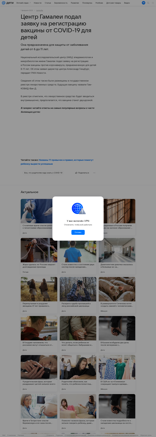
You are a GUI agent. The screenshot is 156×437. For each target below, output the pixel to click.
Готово (78, 232)
